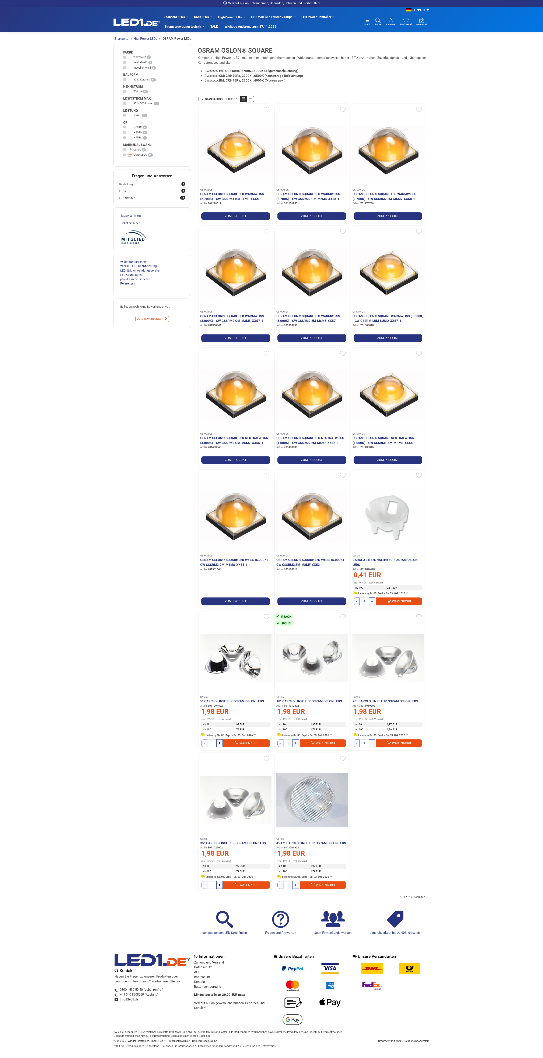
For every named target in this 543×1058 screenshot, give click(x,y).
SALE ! (214, 26)
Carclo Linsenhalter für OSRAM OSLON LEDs (385, 562)
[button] (243, 99)
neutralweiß (140, 62)
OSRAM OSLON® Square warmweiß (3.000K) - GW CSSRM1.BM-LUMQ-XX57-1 (388, 318)
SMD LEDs (201, 17)
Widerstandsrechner (133, 261)
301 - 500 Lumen (143, 103)
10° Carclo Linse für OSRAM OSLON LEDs (309, 701)
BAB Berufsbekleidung (204, 1041)
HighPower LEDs (230, 17)
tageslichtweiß (142, 67)
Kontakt (199, 982)
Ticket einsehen (130, 223)
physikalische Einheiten (135, 279)
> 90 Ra (137, 132)
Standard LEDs (174, 17)
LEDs (151, 191)
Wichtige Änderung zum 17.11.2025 (251, 26)
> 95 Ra (137, 137)
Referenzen (127, 283)
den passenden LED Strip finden (224, 933)
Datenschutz (203, 967)
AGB (197, 972)
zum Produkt (235, 216)
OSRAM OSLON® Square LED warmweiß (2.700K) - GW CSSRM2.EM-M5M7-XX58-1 (384, 196)
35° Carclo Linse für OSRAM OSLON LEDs (233, 843)
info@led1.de (129, 999)
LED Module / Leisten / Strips (271, 17)
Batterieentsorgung (207, 987)
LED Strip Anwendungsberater (140, 270)
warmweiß (139, 57)
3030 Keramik (141, 79)
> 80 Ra (137, 127)
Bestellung (151, 184)
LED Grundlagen (131, 274)
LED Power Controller (316, 17)
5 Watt (137, 115)
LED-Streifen (151, 198)
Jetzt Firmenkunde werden (332, 933)
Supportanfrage (130, 215)
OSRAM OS (206, 189)
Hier (163, 1046)
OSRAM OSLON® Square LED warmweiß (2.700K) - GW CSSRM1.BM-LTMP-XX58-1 (232, 196)
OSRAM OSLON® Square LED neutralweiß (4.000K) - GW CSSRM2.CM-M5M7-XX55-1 (234, 440)
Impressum (202, 977)
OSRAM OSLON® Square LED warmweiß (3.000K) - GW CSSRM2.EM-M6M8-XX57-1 (308, 318)
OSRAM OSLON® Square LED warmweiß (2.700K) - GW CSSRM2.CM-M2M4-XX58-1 (308, 196)
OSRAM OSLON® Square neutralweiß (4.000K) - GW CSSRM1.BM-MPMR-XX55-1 (384, 440)
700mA (137, 91)
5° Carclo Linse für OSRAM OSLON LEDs (232, 701)
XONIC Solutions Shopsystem (413, 1041)
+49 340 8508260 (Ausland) (139, 994)
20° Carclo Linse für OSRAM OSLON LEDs (385, 701)
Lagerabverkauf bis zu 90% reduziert (395, 933)
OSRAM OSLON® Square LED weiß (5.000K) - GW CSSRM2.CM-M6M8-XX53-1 (235, 562)
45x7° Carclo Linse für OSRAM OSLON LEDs (311, 843)
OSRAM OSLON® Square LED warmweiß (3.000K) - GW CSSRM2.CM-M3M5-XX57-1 (232, 318)
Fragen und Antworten (280, 933)
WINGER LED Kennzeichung (138, 266)
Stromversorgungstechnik (182, 26)
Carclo (356, 555)
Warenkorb (401, 601)
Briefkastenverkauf (179, 1041)
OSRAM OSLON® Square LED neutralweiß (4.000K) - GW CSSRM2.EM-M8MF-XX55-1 (310, 440)
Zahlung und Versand (209, 962)
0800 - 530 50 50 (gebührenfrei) (141, 990)
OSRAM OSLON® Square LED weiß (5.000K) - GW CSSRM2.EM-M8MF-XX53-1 (311, 562)
